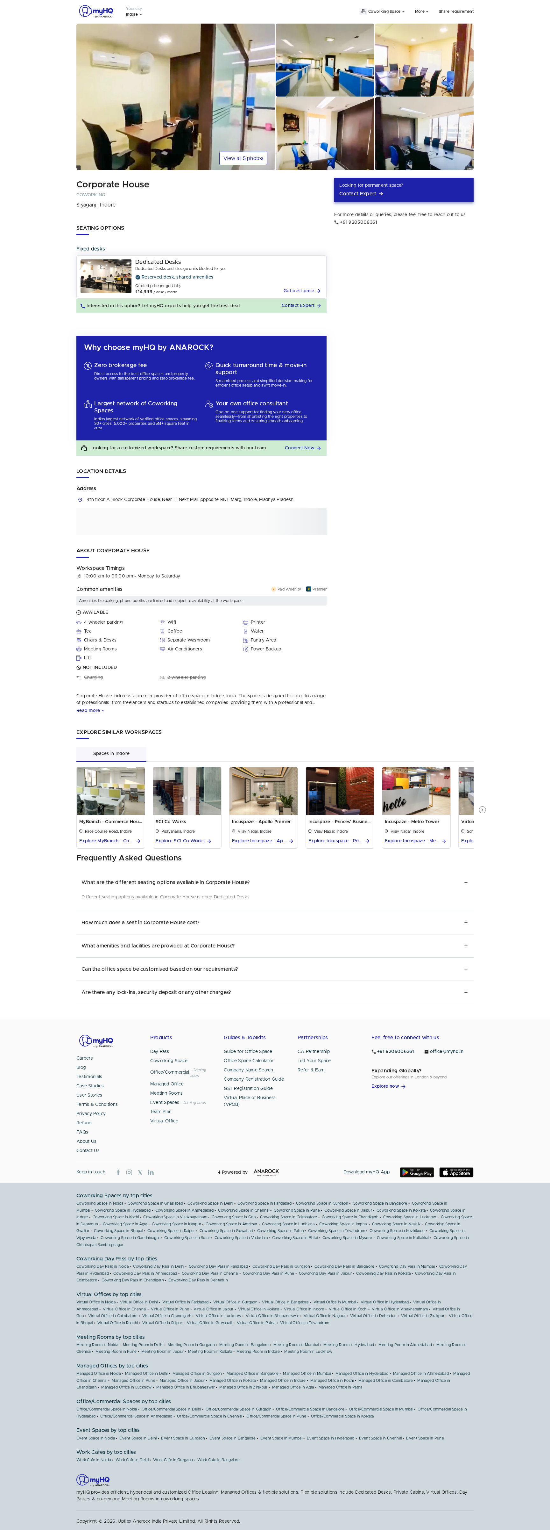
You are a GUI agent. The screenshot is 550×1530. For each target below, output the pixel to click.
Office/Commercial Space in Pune (276, 1416)
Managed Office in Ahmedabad (421, 1373)
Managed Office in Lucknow (126, 1387)
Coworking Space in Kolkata (401, 1210)
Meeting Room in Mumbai (296, 1345)
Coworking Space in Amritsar (231, 1224)
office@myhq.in (446, 1051)
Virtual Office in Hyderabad (385, 1302)
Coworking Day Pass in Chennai (210, 1273)
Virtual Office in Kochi (348, 1309)
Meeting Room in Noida (97, 1345)
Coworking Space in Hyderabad (123, 1210)
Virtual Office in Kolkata (258, 1309)
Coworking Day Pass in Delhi (158, 1266)
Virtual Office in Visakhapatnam (400, 1309)
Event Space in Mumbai (281, 1438)
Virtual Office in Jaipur (213, 1309)
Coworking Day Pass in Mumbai (407, 1266)
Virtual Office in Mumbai (335, 1302)
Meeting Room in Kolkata (210, 1351)
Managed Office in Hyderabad (362, 1373)
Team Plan (161, 1112)
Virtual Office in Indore (304, 1309)
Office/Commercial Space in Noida (106, 1409)
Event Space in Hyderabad (330, 1438)
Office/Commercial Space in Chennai (209, 1416)
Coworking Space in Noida (99, 1203)
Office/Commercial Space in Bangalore (310, 1409)
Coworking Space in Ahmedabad (184, 1210)
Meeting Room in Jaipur (162, 1351)
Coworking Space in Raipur (171, 1231)
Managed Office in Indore (283, 1380)
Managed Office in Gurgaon (197, 1373)
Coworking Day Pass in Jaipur (325, 1273)
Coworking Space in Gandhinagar (130, 1238)
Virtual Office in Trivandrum (304, 1323)
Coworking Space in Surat (187, 1238)
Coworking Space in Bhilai (295, 1238)
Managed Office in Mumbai (307, 1373)
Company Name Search (248, 1070)
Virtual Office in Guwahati (209, 1323)
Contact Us (88, 1151)
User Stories (89, 1095)
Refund (84, 1123)
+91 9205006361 (395, 1051)
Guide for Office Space (248, 1051)
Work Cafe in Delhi (132, 1460)
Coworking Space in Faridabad (264, 1203)
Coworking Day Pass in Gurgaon (281, 1266)
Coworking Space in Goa (234, 1217)
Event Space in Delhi (138, 1438)
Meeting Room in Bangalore (244, 1345)
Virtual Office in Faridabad (185, 1302)
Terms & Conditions (97, 1104)
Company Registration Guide (254, 1079)
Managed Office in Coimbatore (385, 1380)
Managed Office (167, 1084)
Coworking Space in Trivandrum (336, 1231)
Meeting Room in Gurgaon (191, 1345)
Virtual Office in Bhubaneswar (272, 1316)
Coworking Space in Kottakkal (403, 1238)
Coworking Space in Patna (280, 1231)
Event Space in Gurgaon (183, 1438)
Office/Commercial (169, 1072)
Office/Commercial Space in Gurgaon (238, 1409)
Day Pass (159, 1051)
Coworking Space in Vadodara (241, 1238)
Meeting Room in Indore (258, 1351)
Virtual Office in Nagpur (325, 1316)
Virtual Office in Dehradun (373, 1316)
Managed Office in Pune (133, 1380)
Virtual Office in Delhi (139, 1302)
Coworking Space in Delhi (210, 1203)
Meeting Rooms (166, 1093)
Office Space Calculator (248, 1061)
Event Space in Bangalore (232, 1438)
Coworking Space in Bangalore (380, 1203)
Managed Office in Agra (293, 1387)
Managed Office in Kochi (332, 1380)
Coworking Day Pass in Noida (102, 1266)
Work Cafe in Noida (93, 1460)
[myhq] (96, 11)
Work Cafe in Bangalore (218, 1460)
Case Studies (90, 1086)
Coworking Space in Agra (125, 1224)
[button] (303, 291)
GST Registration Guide (248, 1088)
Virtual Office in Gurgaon (235, 1302)
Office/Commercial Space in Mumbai (381, 1409)
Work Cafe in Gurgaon (173, 1460)
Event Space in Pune (425, 1438)
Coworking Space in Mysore (347, 1238)
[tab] (111, 754)
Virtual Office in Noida (96, 1302)
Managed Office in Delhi (146, 1373)
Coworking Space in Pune (297, 1210)
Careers (84, 1058)
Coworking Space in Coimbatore (288, 1217)
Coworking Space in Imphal (343, 1224)
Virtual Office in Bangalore (285, 1302)
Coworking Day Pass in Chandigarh (133, 1280)
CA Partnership (314, 1051)
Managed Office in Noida (98, 1373)
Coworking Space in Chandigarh (350, 1217)
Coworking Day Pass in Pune (268, 1273)
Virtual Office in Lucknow (218, 1316)
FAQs (82, 1132)
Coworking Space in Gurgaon (322, 1203)
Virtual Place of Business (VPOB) (250, 1101)
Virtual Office (164, 1121)
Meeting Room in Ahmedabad (405, 1345)
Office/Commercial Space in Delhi (171, 1409)
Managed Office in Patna (341, 1387)
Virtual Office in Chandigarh (166, 1316)
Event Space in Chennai (380, 1438)
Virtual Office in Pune (170, 1309)
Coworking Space (169, 1061)
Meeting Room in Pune (116, 1351)
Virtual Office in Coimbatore (113, 1316)
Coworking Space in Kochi (116, 1217)
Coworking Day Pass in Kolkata (383, 1273)
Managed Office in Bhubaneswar (185, 1387)
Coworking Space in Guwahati (226, 1231)
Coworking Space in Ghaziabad (155, 1203)
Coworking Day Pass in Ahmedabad (145, 1273)
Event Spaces (165, 1102)
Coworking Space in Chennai (243, 1210)
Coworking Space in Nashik (396, 1224)
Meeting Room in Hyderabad (348, 1345)
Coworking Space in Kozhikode (397, 1231)
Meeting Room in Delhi (143, 1345)
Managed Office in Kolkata (232, 1380)
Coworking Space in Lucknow (409, 1217)
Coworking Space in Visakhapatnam (175, 1217)
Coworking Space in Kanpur (176, 1224)
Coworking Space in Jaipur (348, 1210)
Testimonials (89, 1077)
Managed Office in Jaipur (182, 1380)
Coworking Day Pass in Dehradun (198, 1280)
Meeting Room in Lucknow (308, 1351)
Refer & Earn (311, 1070)
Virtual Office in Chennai (124, 1309)
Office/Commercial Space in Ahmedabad (136, 1416)
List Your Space (314, 1061)
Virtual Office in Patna (256, 1323)
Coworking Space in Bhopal (118, 1231)
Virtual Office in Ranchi (117, 1323)
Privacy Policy (91, 1114)
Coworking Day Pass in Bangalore (344, 1266)
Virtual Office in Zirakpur (422, 1316)
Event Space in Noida (95, 1438)
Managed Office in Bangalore (253, 1373)
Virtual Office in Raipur (162, 1323)
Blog (81, 1067)
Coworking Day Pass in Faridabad (218, 1266)
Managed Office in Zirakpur (243, 1387)
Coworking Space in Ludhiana (288, 1224)
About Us (86, 1141)
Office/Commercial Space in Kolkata (342, 1416)
